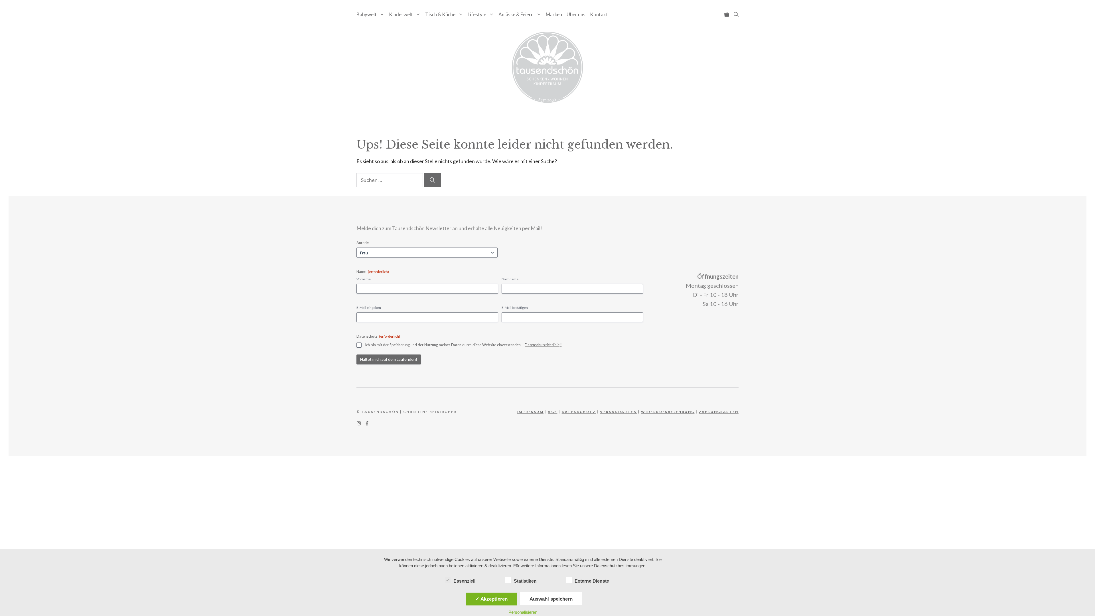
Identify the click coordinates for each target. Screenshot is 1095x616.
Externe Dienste (592, 581)
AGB (552, 412)
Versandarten (618, 412)
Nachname (510, 279)
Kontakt (599, 14)
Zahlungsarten (719, 412)
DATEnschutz (579, 412)
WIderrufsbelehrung (667, 412)
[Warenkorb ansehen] (726, 14)
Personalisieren (522, 612)
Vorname (363, 279)
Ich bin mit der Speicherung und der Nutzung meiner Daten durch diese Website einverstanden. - (463, 345)
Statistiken (525, 581)
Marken (554, 14)
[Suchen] (432, 180)
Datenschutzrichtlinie (542, 345)
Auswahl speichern (551, 598)
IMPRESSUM (530, 412)
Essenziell (464, 581)
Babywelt (366, 14)
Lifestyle (477, 14)
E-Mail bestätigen (515, 307)
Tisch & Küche (440, 14)
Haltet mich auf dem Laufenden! (388, 359)
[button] (736, 14)
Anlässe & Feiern (516, 14)
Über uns (576, 14)
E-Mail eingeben (368, 307)
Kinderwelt (401, 14)
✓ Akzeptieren (491, 598)
